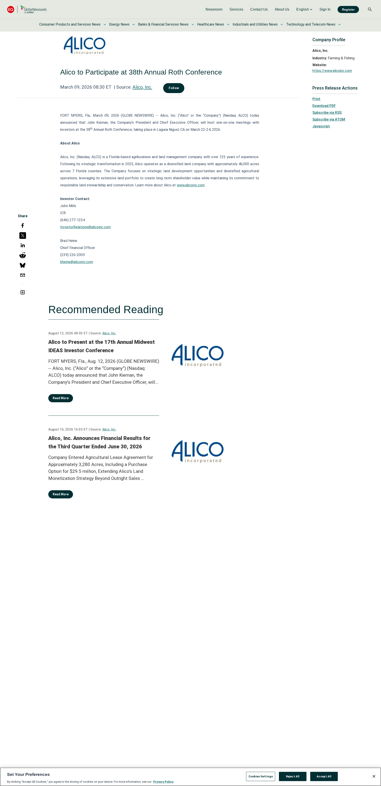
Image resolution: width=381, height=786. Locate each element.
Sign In (325, 9)
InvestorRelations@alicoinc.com (85, 227)
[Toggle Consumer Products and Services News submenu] (105, 24)
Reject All (292, 776)
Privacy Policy (163, 781)
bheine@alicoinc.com (76, 262)
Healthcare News (210, 24)
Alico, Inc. (142, 87)
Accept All (324, 776)
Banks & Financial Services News (163, 24)
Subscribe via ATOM (328, 119)
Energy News (119, 24)
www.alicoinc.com (191, 185)
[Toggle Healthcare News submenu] (228, 24)
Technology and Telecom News (310, 24)
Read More (61, 398)
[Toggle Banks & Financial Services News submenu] (192, 24)
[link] (213, 9)
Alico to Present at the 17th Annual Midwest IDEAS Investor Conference (101, 346)
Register (348, 9)
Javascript (321, 126)
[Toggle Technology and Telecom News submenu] (339, 24)
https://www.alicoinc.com (332, 71)
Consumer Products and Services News (70, 24)
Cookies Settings (260, 776)
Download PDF (324, 106)
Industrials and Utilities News (255, 24)
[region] (190, 776)
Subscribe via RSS (327, 112)
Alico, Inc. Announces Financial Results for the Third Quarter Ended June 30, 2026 (99, 442)
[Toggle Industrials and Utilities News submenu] (282, 24)
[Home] (27, 9)
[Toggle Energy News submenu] (133, 24)
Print (316, 99)
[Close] (374, 776)
